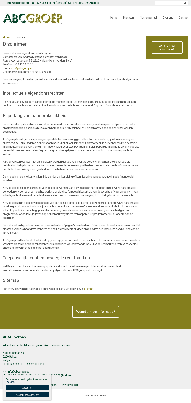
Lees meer (11, 381)
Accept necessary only (27, 394)
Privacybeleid (70, 384)
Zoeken (185, 3)
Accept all (27, 387)
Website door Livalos (95, 395)
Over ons (168, 17)
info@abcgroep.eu (18, 2)
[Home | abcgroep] (38, 17)
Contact (183, 17)
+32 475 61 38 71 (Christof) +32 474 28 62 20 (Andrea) (67, 2)
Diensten (128, 17)
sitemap (88, 288)
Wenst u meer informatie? (167, 47)
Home (114, 17)
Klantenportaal (148, 17)
